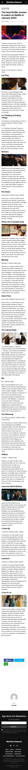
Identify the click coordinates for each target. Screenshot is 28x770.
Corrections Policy (20, 756)
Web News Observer (14, 2)
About (6, 749)
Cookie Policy (17, 753)
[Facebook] (11, 745)
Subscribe (13, 726)
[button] (2, 2)
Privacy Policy (9, 753)
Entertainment (5, 8)
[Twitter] (14, 745)
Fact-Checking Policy (8, 756)
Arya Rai (14, 705)
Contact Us (18, 749)
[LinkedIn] (17, 745)
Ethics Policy (18, 751)
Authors (12, 749)
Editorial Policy (9, 751)
